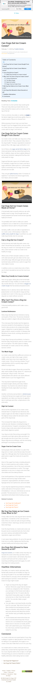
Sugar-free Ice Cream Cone (13, 84)
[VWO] (8, 9)
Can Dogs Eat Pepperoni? (10, 661)
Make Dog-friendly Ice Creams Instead (16, 74)
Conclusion (7, 96)
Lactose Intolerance (11, 78)
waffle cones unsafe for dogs (10, 234)
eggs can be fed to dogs (19, 149)
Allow (27, 8)
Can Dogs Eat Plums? (12, 507)
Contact (8, 670)
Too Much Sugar (10, 80)
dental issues (27, 394)
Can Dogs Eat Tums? (12, 505)
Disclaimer (10, 674)
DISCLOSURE (4, 53)
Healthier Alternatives (10, 94)
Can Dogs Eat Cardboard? (13, 503)
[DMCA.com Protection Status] (27, 672)
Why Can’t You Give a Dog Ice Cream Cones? (16, 76)
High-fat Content (10, 82)
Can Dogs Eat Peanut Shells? (11, 663)
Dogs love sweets (7, 552)
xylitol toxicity (14, 173)
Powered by (4, 9)
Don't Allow (19, 8)
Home (3, 670)
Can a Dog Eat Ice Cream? (11, 72)
